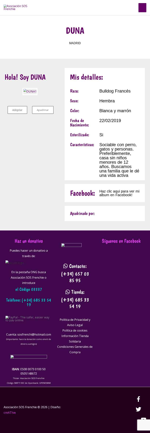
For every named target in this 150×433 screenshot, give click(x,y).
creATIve (10, 413)
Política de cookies (74, 330)
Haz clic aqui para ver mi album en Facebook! (119, 193)
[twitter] (141, 411)
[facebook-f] (141, 401)
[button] (131, 7)
